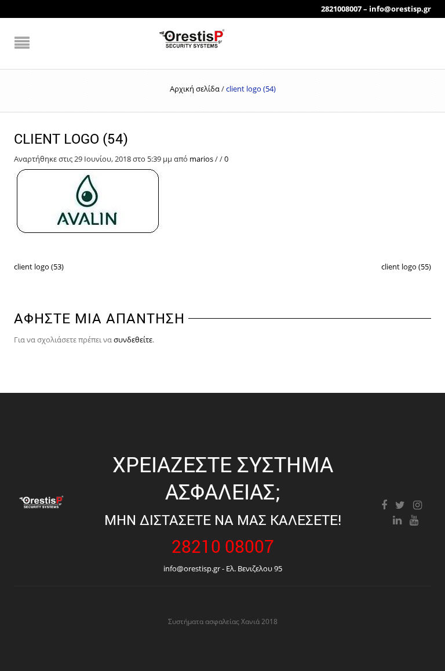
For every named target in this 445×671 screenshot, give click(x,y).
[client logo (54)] (88, 200)
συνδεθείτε (133, 339)
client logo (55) (406, 266)
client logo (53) (39, 266)
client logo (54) (71, 138)
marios (201, 159)
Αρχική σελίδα (195, 88)
